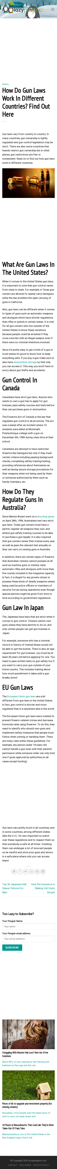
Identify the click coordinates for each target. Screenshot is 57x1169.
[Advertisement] (28, 48)
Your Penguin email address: (16, 933)
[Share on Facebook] (19, 871)
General (5, 84)
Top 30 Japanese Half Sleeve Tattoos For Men (14, 888)
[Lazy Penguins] (22, 9)
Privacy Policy (41, 1165)
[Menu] (53, 9)
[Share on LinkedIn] (43, 871)
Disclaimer (25, 1165)
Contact (12, 1165)
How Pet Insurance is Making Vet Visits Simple (43, 888)
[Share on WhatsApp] (14, 871)
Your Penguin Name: (12, 921)
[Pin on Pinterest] (37, 871)
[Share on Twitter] (25, 871)
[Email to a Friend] (31, 871)
